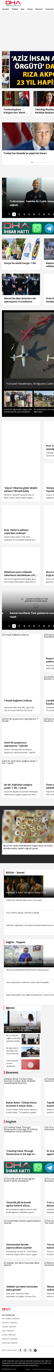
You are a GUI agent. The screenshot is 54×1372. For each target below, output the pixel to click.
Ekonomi (39, 9)
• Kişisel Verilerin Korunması (42, 1369)
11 (46, 162)
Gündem (5, 9)
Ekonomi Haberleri (10, 1339)
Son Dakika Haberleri (11, 1319)
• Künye (27, 1369)
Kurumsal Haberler (10, 1343)
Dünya (30, 9)
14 (50, 162)
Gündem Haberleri (9, 1323)
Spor (23, 9)
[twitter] (25, 1350)
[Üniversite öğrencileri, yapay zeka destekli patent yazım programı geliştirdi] (18, 399)
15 (52, 162)
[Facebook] (20, 1350)
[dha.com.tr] (9, 1309)
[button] (4, 134)
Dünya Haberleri (9, 1335)
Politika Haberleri (9, 1327)
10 (44, 162)
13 (49, 162)
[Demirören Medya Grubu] (46, 1309)
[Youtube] (35, 1350)
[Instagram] (30, 1350)
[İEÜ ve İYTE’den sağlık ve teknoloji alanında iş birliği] (30, 1043)
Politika (15, 9)
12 (47, 162)
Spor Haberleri (8, 1331)
